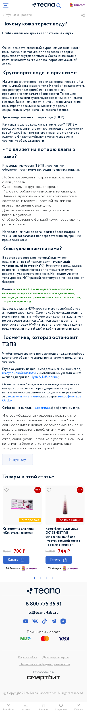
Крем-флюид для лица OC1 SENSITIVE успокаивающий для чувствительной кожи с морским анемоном (63, 537)
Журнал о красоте (19, 15)
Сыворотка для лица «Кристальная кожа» (18, 531)
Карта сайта (27, 657)
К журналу (17, 459)
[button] (34, 578)
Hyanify (36, 377)
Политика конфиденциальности (44, 664)
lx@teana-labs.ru (43, 613)
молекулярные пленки (24, 396)
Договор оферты (55, 657)
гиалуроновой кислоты (19, 373)
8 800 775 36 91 (44, 604)
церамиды (42, 408)
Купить (16, 559)
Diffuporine (50, 377)
